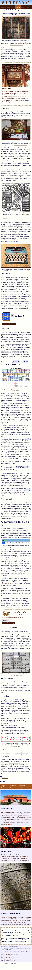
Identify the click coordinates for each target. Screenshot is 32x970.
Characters (21, 785)
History (23, 7)
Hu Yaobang (9, 453)
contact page (21, 934)
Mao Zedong (16, 282)
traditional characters (6, 703)
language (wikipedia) (11, 956)
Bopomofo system (14, 763)
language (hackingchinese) (12, 954)
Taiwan (3, 753)
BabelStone (21, 43)
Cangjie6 (16, 389)
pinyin (15, 300)
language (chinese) (10, 952)
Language (17, 7)
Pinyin (8, 449)
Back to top (5, 778)
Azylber (21, 673)
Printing (3, 222)
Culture (12, 7)
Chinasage (3, 7)
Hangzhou (13, 95)
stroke (14, 478)
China (8, 7)
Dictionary (4, 788)
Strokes (12, 788)
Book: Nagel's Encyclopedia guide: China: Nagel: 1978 (13, 951)
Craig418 (5, 270)
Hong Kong (5, 700)
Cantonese (3, 602)
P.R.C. (27, 7)
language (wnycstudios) (12, 959)
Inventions (21, 788)
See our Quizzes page (8, 623)
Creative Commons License (16, 45)
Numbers (13, 785)
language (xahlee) (10, 960)
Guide (7, 10)
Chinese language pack (7, 583)
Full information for (9, 324)
